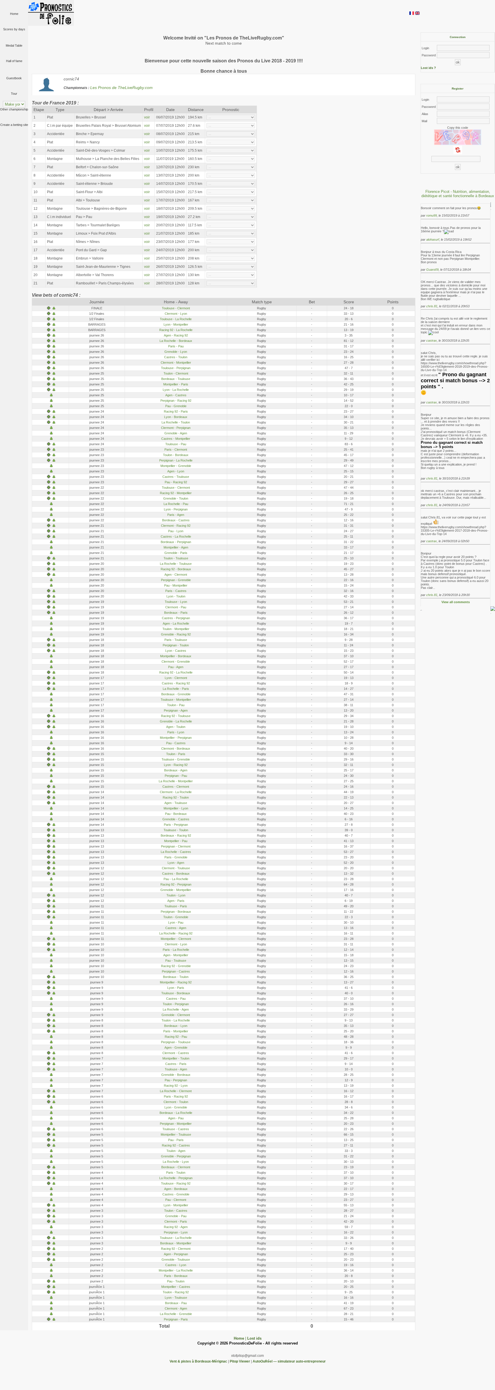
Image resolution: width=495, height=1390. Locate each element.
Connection (457, 37)
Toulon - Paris (175, 754)
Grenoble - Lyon (175, 351)
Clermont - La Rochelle (176, 792)
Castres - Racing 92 (176, 683)
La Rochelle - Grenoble (176, 1314)
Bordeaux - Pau (176, 1303)
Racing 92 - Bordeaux (176, 569)
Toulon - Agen (175, 1151)
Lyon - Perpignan (176, 509)
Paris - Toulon (175, 1172)
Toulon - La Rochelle (176, 1020)
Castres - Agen (175, 928)
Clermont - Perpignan (175, 427)
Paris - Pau (176, 346)
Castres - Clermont (175, 786)
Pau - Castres (176, 743)
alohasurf (432, 239)
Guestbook (14, 78)
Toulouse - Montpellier (176, 699)
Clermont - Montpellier (176, 362)
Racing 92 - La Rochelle (175, 330)
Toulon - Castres (175, 1210)
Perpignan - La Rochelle (175, 460)
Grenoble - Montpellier (175, 890)
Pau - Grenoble (175, 406)
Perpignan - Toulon (176, 645)
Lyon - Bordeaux (175, 417)
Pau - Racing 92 (176, 482)
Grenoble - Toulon (175, 498)
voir (147, 117)
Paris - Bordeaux (176, 1276)
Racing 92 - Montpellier (176, 493)
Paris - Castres (175, 591)
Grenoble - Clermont (176, 1015)
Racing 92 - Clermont (175, 1248)
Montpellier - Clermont (176, 938)
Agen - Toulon (175, 726)
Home (14, 13)
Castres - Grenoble (175, 1194)
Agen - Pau (176, 1118)
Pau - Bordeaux (176, 813)
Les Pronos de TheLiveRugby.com (122, 88)
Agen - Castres (175, 395)
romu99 (431, 215)
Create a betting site (14, 124)
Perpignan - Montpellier (176, 1123)
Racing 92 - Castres (176, 1145)
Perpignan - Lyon (176, 1232)
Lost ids (254, 1338)
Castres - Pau (176, 998)
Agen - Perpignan (176, 1254)
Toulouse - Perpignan (175, 368)
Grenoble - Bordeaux (175, 1074)
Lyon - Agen (176, 862)
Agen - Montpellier (175, 955)
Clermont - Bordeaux (175, 748)
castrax (431, 340)
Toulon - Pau (175, 705)
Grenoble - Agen (175, 433)
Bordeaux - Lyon (175, 1025)
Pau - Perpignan (176, 1080)
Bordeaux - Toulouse (175, 379)
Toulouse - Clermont (176, 308)
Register (457, 88)
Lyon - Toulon (175, 596)
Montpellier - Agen (176, 547)
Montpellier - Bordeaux (175, 656)
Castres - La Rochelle (176, 536)
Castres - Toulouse (175, 476)
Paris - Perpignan (176, 824)
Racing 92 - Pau (176, 1036)
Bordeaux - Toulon (175, 977)
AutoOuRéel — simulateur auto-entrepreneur (289, 1361)
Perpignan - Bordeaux (176, 911)
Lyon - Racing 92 (176, 765)
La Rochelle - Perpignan (175, 1178)
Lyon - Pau (175, 922)
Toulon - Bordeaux (175, 455)
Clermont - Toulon (176, 1102)
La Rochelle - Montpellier (176, 781)
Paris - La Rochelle (176, 949)
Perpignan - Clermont (175, 846)
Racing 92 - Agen (176, 1227)
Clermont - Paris (175, 1221)
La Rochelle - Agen (176, 1009)
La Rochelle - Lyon (176, 1161)
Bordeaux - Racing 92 (176, 835)
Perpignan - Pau (176, 775)
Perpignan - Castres (176, 971)
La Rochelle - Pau (176, 504)
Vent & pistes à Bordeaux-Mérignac (198, 1361)
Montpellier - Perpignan (176, 737)
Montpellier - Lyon (176, 808)
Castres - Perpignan (176, 618)
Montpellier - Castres (175, 1286)
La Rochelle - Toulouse (176, 563)
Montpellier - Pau (175, 841)
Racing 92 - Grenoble (176, 966)
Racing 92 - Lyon (176, 1085)
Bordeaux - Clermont (175, 1167)
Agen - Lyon (175, 471)
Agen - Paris (175, 900)
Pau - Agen (175, 667)
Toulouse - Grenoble (176, 759)
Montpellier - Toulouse (176, 1134)
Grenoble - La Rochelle (176, 721)
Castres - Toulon (175, 357)
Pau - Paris (176, 1140)
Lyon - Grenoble (175, 1107)
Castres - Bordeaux (176, 873)
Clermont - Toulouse (176, 868)
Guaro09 (432, 269)
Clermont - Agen (176, 1308)
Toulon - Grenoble (175, 917)
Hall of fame (14, 61)
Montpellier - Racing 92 (176, 982)
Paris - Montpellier (175, 1031)
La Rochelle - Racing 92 (175, 933)
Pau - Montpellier (175, 585)
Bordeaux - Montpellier (175, 1243)
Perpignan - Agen (176, 710)
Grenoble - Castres (175, 819)
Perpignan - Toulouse (175, 1042)
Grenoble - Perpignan (176, 1156)
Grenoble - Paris (175, 553)
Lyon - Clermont (176, 678)
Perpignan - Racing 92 (175, 400)
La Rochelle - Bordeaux (176, 340)
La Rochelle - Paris (176, 688)
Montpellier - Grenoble (175, 466)
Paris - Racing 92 (176, 1096)
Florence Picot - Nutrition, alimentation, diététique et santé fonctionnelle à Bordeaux (457, 193)
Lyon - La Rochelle (176, 389)
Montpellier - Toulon (175, 1058)
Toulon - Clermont (176, 373)
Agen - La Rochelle (176, 623)
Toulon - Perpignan (176, 1004)
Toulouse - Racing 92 (175, 1183)
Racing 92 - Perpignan (175, 884)
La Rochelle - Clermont (176, 1091)
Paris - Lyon (175, 732)
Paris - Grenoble (175, 857)
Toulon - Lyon (175, 895)
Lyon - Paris (175, 987)
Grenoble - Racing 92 (176, 634)
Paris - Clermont (175, 449)
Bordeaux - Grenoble (175, 694)
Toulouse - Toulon (176, 830)
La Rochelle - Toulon (176, 422)
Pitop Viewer (240, 1361)
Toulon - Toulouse (176, 558)
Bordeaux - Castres (176, 520)
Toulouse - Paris (175, 906)
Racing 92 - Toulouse (175, 716)
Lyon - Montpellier (176, 324)
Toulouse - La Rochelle (176, 319)
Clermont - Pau (175, 607)
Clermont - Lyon (176, 313)
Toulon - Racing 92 (176, 1292)
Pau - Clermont (175, 1199)
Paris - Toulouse (175, 639)
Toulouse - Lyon (176, 601)
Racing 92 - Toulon (176, 797)
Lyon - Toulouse (176, 1297)
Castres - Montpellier (175, 438)
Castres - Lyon (175, 1265)
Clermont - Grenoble (176, 661)
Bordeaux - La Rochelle (176, 1112)
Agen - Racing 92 (176, 335)
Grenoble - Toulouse (176, 1259)
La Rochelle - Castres (176, 852)
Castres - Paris (175, 1064)
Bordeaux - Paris (176, 612)
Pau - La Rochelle (176, 879)
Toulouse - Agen (176, 1069)
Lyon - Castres (175, 650)
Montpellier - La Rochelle (176, 1270)
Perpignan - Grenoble (176, 580)
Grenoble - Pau (175, 1216)
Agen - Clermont (175, 574)
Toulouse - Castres (175, 1129)
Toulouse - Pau (175, 444)
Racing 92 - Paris (176, 411)
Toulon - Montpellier (175, 629)
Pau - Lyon (175, 531)
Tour (14, 93)
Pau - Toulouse (175, 960)
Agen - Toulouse (175, 803)
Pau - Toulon (175, 1281)
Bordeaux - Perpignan (176, 542)
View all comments (455, 602)
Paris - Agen (175, 514)
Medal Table (14, 45)
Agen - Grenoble (175, 1047)
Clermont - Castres (175, 1053)
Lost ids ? (428, 68)
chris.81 (431, 306)
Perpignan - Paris (176, 1319)
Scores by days (14, 29)
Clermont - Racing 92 (175, 525)
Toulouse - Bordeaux (175, 993)
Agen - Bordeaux (176, 1189)
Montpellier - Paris (175, 384)
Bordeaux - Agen (175, 770)
